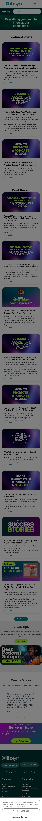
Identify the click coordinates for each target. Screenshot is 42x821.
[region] (21, 809)
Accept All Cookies (20, 817)
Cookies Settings (21, 811)
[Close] (39, 800)
